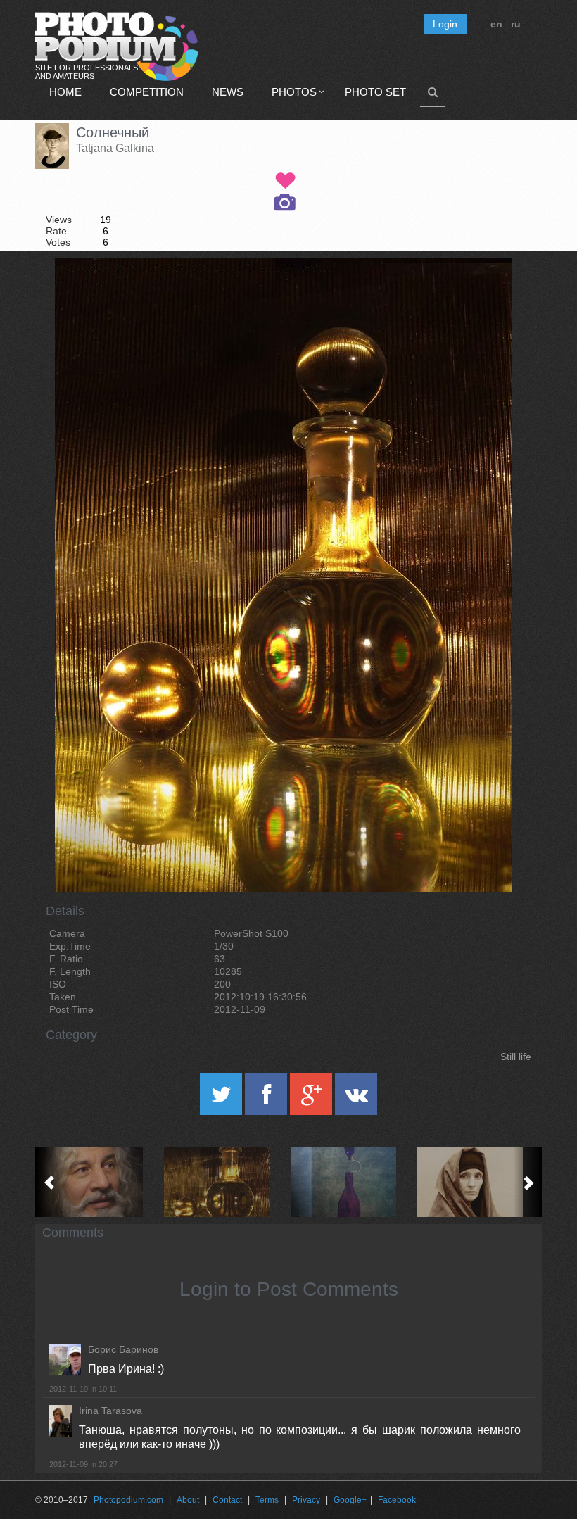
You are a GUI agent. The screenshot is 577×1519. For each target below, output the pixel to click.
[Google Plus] (312, 1098)
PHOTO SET (375, 92)
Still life (515, 1056)
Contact (227, 1500)
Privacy (306, 1500)
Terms (267, 1500)
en (496, 24)
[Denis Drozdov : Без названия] (478, 1182)
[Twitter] (222, 1098)
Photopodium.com (128, 1500)
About (188, 1500)
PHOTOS (294, 92)
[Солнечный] (484, 294)
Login (445, 24)
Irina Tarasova (110, 1410)
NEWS (227, 92)
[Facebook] (267, 1098)
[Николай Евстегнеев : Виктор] (98, 1182)
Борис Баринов (123, 1349)
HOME (65, 92)
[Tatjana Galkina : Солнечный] (225, 1182)
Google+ (350, 1500)
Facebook (397, 1500)
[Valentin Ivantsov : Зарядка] (352, 1182)
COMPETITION (147, 92)
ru (516, 24)
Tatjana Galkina (115, 148)
